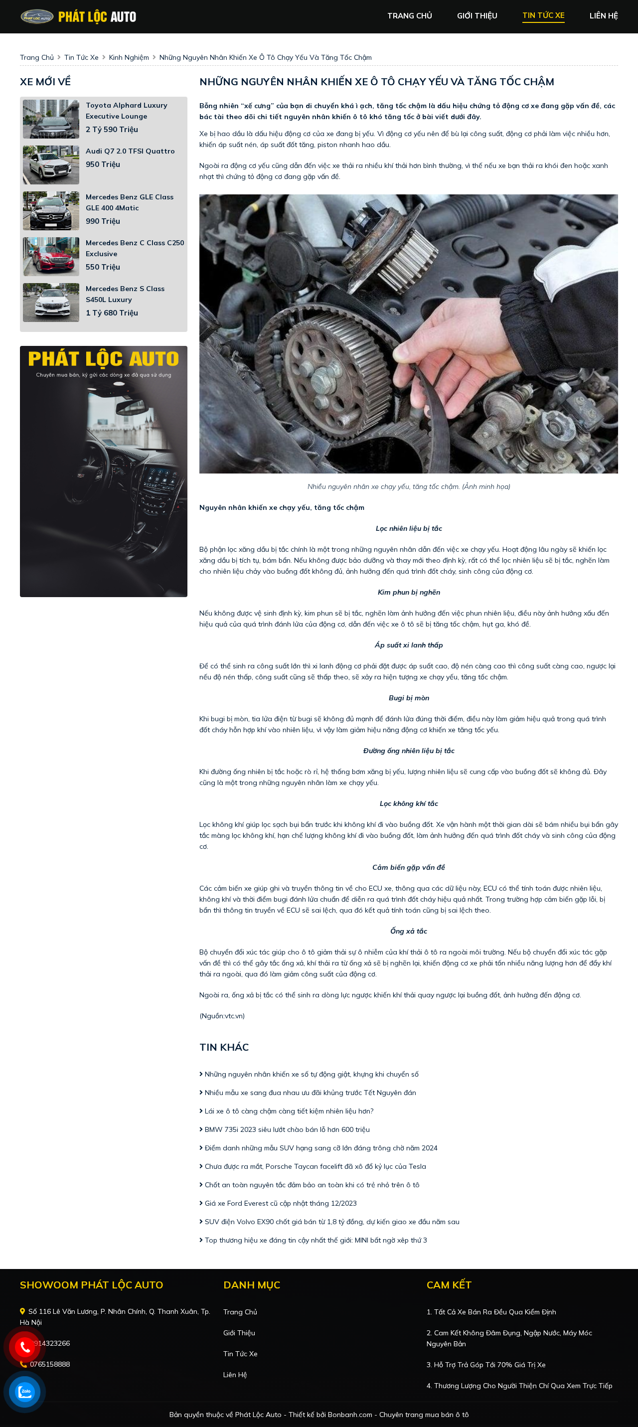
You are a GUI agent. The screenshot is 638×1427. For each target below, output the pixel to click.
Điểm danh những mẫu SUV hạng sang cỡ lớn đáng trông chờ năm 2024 (320, 1147)
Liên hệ (235, 1374)
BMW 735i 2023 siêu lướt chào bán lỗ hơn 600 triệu (287, 1129)
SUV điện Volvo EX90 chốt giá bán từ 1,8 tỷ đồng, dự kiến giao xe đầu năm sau (331, 1221)
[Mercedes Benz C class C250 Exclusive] (51, 256)
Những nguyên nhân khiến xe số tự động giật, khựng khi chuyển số (311, 1074)
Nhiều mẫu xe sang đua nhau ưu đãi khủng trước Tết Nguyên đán (309, 1092)
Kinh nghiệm (129, 57)
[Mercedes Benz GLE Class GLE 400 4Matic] (51, 210)
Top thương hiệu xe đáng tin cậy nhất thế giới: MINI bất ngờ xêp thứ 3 (315, 1240)
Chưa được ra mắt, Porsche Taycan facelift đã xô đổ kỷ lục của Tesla (315, 1166)
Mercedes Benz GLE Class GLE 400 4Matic (129, 202)
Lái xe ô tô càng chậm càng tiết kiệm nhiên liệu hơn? (288, 1111)
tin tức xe (543, 15)
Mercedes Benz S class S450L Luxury (125, 294)
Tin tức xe (240, 1353)
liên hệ (604, 15)
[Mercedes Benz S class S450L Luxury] (51, 302)
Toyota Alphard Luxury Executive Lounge (126, 111)
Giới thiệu (239, 1332)
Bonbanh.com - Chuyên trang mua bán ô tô (398, 1414)
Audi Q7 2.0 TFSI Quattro (130, 151)
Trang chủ (240, 1311)
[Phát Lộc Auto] (78, 15)
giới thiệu (477, 15)
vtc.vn (234, 1015)
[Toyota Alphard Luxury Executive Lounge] (51, 119)
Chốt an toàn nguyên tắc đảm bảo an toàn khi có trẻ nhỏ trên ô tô (311, 1184)
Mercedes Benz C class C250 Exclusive (135, 248)
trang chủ (409, 15)
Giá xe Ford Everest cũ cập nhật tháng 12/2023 (280, 1203)
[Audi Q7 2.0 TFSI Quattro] (51, 165)
